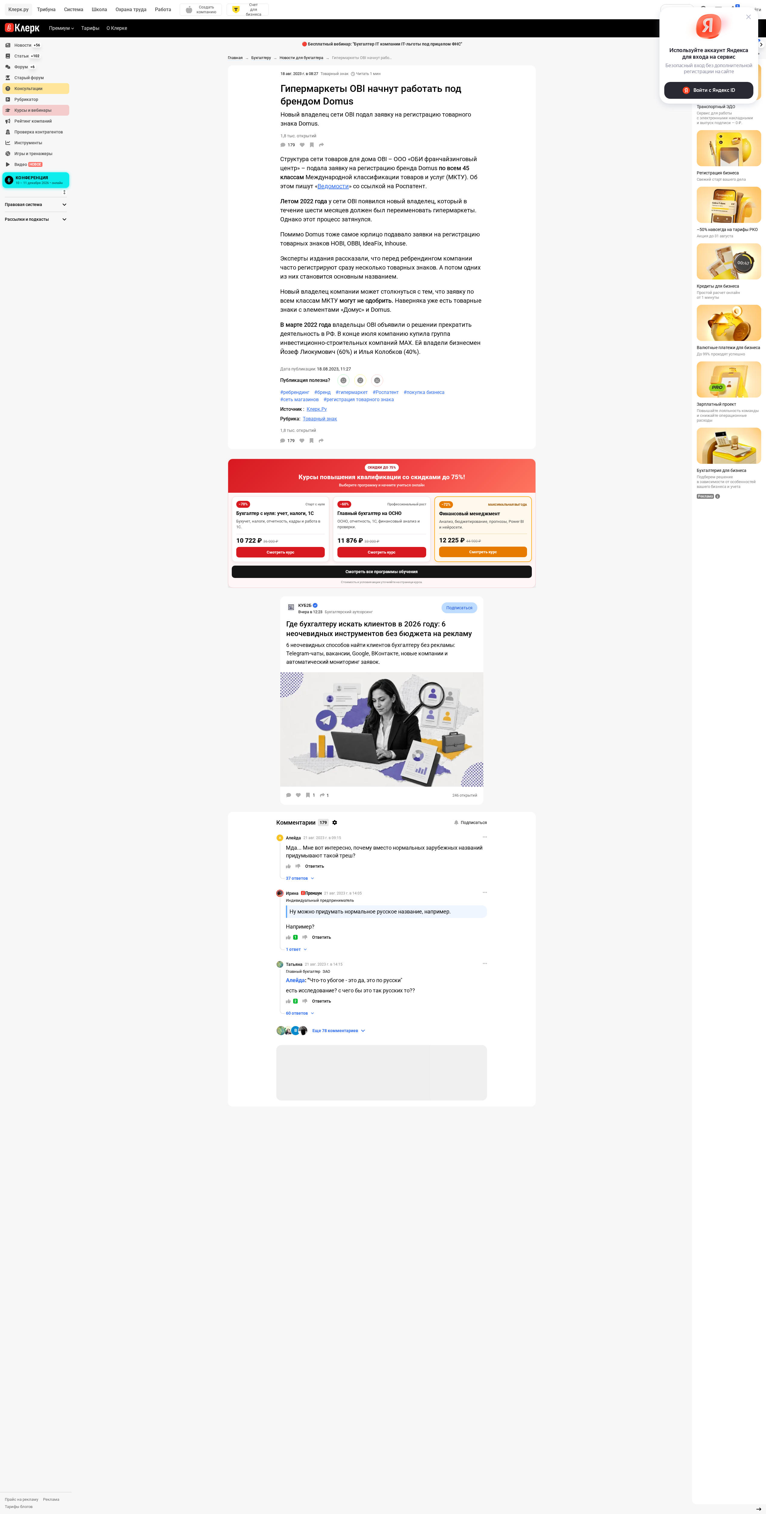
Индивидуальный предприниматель (320, 900)
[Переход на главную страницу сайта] (22, 28)
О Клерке (117, 28)
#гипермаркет (352, 392)
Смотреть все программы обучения (382, 571)
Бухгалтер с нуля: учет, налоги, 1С (275, 513)
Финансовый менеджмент (469, 514)
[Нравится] (302, 144)
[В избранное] (311, 144)
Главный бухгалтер (303, 971)
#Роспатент (386, 392)
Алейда (293, 837)
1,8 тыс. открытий (298, 430)
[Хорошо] (343, 380)
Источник (291, 409)
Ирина (292, 893)
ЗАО (326, 971)
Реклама (51, 1499)
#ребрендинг (294, 392)
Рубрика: (290, 419)
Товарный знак (335, 73)
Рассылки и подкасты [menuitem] (27, 219)
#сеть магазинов (299, 399)
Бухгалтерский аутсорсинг (349, 612)
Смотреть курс (280, 552)
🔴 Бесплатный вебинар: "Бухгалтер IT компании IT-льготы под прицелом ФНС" (382, 44)
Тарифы (90, 28)
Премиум (59, 28)
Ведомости (333, 186)
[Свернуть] (758, 1509)
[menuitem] (35, 45)
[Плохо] (377, 380)
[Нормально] (360, 380)
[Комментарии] (288, 795)
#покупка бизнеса (424, 392)
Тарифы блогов (19, 1506)
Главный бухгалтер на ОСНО (369, 513)
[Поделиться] (321, 144)
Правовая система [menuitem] (23, 204)
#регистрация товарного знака (359, 399)
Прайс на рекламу (21, 1499)
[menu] (38, 115)
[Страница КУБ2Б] (291, 607)
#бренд (322, 392)
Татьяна (294, 964)
